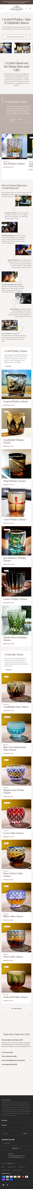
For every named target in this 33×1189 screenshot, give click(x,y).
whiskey (8, 76)
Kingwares (10, 1163)
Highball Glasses (6, 1170)
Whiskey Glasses (12, 1167)
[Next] (30, 131)
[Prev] (25, 131)
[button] (2, 8)
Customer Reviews (17, 1170)
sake (11, 76)
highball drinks (19, 76)
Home (3, 1167)
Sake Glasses (22, 1167)
